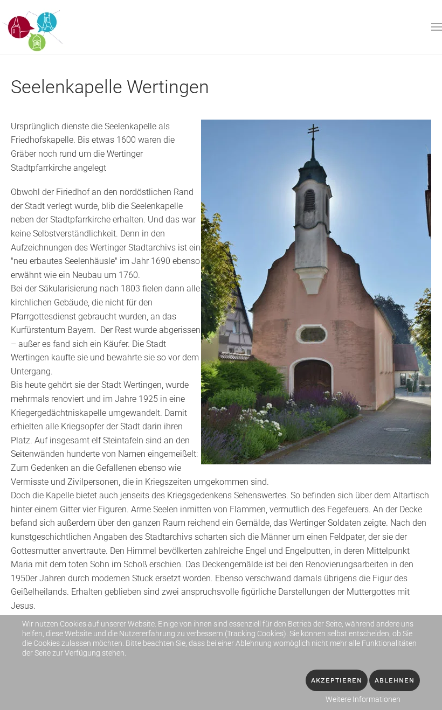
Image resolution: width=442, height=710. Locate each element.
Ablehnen (395, 680)
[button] (436, 27)
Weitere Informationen (363, 699)
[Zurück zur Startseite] (34, 27)
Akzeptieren (336, 680)
